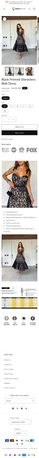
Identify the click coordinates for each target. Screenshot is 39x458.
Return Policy (8, 374)
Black (6, 98)
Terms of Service (9, 388)
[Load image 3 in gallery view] (29, 71)
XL (30, 106)
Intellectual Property (11, 378)
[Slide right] (36, 72)
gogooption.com (11, 448)
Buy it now (19, 133)
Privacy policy (33, 448)
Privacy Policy (9, 369)
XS (5, 106)
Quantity (4, 115)
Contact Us (8, 364)
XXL (5, 111)
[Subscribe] (32, 400)
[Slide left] (2, 72)
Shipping (7, 383)
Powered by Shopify (21, 448)
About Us (7, 360)
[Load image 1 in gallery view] (9, 71)
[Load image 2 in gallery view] (19, 71)
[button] (4, 9)
